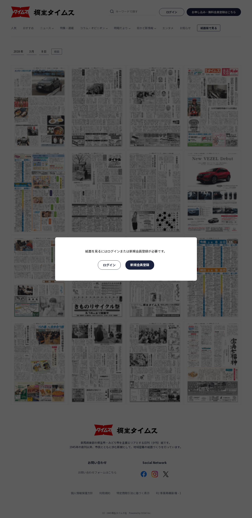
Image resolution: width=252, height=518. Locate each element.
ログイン (109, 265)
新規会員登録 (139, 264)
